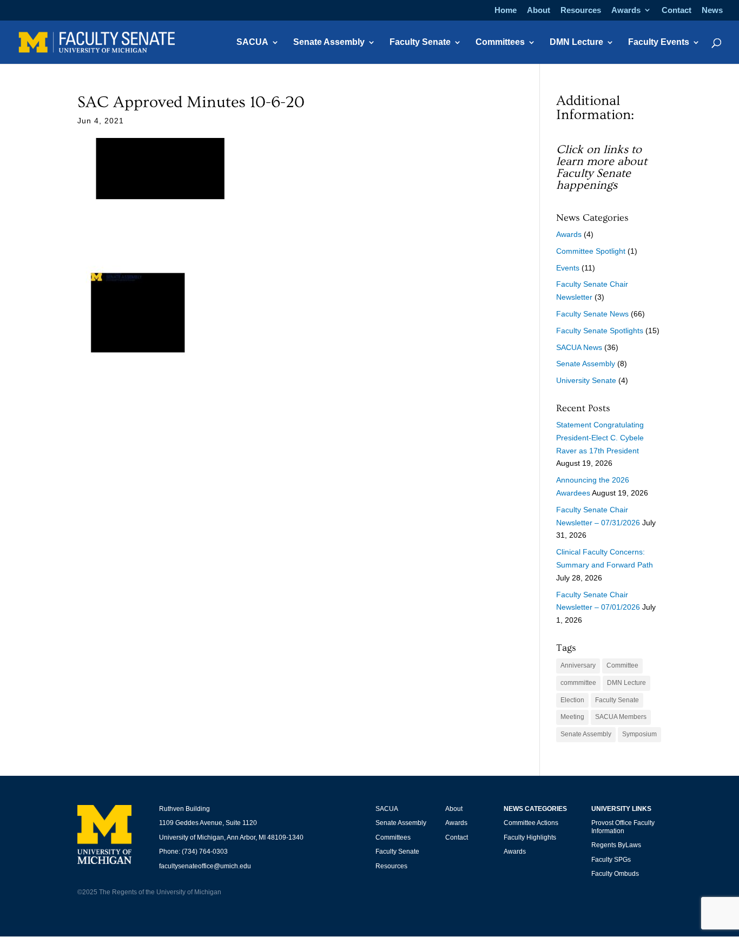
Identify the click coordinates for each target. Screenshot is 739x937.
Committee (622, 665)
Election (572, 700)
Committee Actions (531, 823)
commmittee (578, 683)
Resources (580, 10)
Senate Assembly (329, 42)
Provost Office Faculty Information (623, 826)
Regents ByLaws (616, 845)
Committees (500, 42)
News (712, 10)
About (538, 10)
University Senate (586, 380)
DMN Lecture (576, 42)
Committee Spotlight (590, 251)
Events (567, 267)
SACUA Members (620, 717)
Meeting (572, 717)
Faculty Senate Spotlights (599, 330)
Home (505, 10)
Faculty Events (658, 42)
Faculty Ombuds (615, 873)
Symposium (639, 734)
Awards (626, 10)
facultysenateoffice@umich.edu (205, 866)
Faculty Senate (420, 42)
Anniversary (578, 665)
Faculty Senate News (592, 313)
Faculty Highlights (530, 837)
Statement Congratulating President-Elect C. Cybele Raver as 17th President (600, 437)
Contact (676, 10)
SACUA (252, 42)
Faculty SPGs (611, 859)
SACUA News (579, 347)
